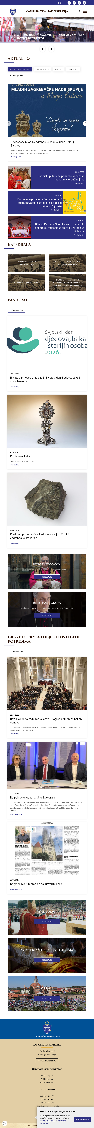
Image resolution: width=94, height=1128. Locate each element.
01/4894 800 (49, 1082)
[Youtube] (84, 3)
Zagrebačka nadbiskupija (47, 11)
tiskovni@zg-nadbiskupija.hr (47, 1106)
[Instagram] (79, 3)
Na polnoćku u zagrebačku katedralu (32, 797)
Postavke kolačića (47, 1121)
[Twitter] (74, 3)
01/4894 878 (49, 1102)
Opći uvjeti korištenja (47, 1054)
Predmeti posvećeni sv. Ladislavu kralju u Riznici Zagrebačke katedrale (39, 535)
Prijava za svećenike (47, 1061)
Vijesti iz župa (42, 69)
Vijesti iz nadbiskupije (20, 69)
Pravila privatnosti (47, 1051)
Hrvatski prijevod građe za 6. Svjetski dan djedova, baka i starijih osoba (45, 379)
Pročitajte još (16, 157)
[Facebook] (69, 3)
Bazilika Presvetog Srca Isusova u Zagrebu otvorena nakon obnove (46, 720)
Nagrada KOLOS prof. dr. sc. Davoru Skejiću (36, 883)
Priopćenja (73, 69)
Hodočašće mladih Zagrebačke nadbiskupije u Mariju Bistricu (43, 143)
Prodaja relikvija (20, 456)
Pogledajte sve (16, 76)
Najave (58, 69)
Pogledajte (47, 577)
